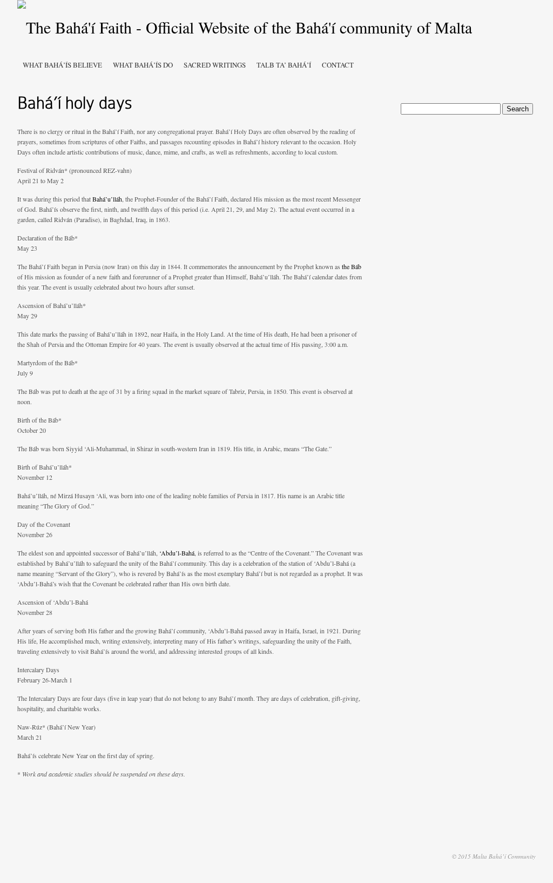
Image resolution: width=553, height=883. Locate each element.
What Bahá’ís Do (143, 65)
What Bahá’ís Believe (62, 65)
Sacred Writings (215, 65)
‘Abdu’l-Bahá (176, 552)
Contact (338, 65)
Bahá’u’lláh (107, 199)
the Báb (351, 266)
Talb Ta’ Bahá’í (284, 65)
